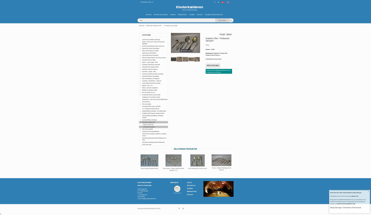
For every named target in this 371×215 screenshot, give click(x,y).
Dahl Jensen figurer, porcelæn (150, 50)
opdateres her (355, 196)
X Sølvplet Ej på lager (171, 26)
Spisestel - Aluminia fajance (150, 69)
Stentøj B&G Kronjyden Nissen (150, 67)
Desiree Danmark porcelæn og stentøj (152, 74)
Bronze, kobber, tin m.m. (149, 92)
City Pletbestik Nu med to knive (197, 168)
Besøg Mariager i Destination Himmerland (345, 207)
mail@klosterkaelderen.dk (148, 198)
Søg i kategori (222, 20)
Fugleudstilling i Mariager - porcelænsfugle (154, 111)
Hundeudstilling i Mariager (149, 120)
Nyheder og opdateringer (149, 53)
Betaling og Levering (161, 15)
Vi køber (192, 15)
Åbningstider (182, 15)
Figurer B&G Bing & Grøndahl (150, 55)
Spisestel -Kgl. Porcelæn (149, 60)
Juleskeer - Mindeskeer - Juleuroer (151, 81)
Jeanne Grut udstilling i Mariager (151, 39)
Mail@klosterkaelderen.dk (214, 15)
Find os (189, 182)
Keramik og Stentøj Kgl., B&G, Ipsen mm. (153, 46)
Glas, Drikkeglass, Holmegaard (150, 78)
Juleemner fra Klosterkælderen (150, 131)
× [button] (368, 191)
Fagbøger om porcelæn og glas (151, 97)
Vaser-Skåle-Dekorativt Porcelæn (151, 83)
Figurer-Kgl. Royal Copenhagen (150, 48)
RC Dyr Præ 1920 (146, 144)
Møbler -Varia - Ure (147, 85)
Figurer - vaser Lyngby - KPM (150, 62)
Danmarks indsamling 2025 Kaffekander (153, 142)
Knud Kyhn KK (146, 101)
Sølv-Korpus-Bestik (147, 129)
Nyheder (173, 15)
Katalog (148, 15)
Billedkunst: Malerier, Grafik (149, 90)
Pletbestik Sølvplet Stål (153, 26)
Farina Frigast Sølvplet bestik (149, 168)
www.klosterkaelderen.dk (346, 204)
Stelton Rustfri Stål (148, 124)
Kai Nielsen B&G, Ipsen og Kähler (151, 106)
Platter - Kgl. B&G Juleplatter (150, 88)
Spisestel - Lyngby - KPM (149, 71)
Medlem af (174, 182)
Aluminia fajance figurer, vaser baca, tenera (154, 57)
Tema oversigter (146, 104)
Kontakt (200, 15)
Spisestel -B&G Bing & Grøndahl (151, 64)
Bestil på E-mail (213, 65)
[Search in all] (231, 20)
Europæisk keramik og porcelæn (151, 94)
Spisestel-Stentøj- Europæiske (150, 76)
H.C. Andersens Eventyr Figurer (150, 108)
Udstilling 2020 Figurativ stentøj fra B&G (153, 113)
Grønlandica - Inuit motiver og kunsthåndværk (154, 99)
